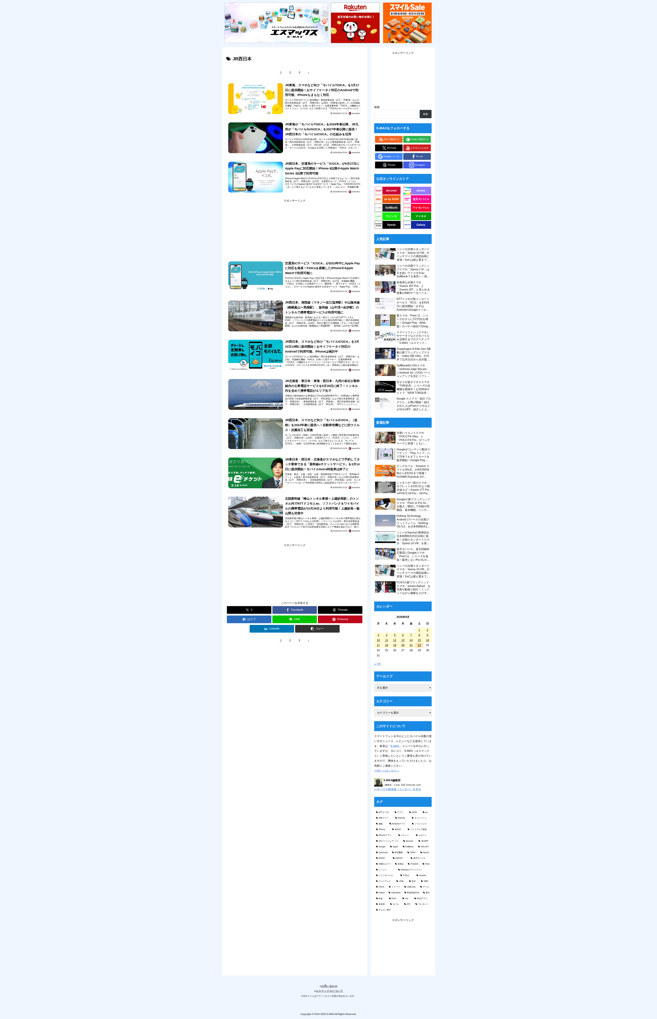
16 (427, 640)
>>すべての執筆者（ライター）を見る (397, 789)
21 (411, 645)
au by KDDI (391, 199)
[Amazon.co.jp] (407, 22)
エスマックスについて (329, 990)
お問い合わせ (329, 986)
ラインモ (391, 216)
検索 (377, 107)
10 (378, 640)
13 (402, 640)
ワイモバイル (421, 207)
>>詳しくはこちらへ (386, 770)
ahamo (420, 190)
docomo (391, 190)
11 (386, 640)
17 (378, 645)
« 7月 (377, 664)
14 (411, 640)
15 (419, 640)
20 (402, 645)
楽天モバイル (421, 199)
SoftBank (391, 207)
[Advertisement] (294, 227)
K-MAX (395, 746)
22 (419, 645)
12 (394, 640)
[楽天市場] (355, 22)
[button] (317, 629)
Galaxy (420, 224)
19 (394, 645)
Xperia (391, 224)
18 (386, 645)
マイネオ (420, 216)
